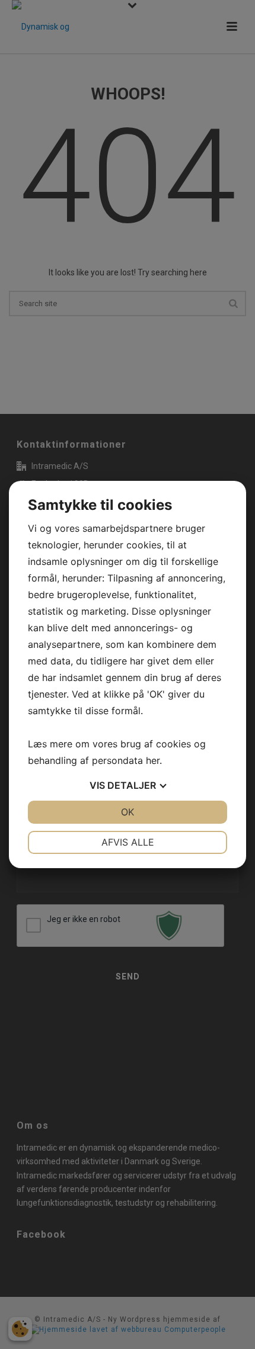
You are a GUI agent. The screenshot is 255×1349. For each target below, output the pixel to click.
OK (127, 812)
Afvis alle (127, 842)
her (153, 760)
